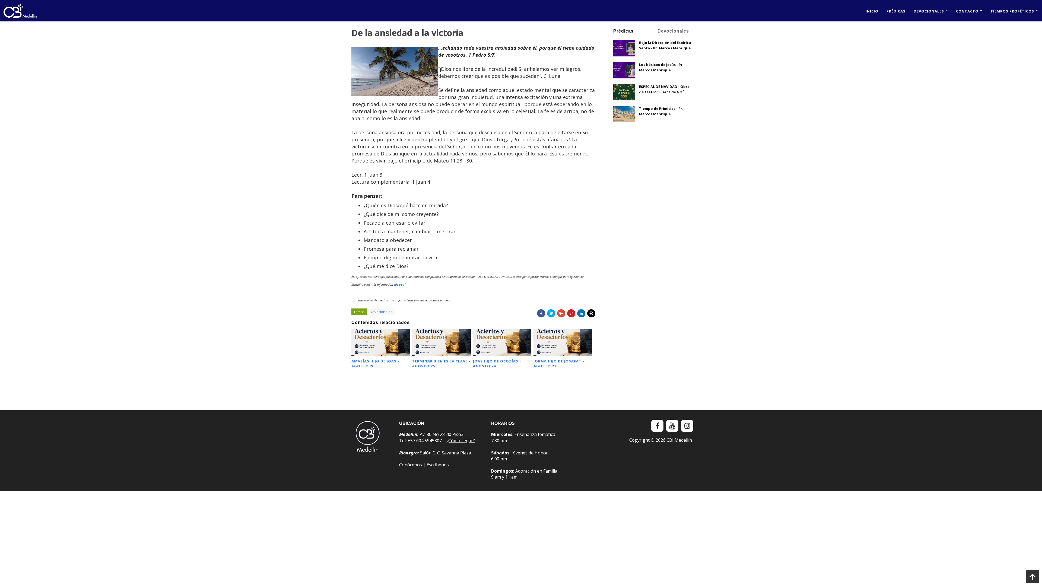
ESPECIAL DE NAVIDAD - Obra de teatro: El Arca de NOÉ (664, 89)
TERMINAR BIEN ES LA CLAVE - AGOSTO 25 (441, 363)
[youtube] (672, 426)
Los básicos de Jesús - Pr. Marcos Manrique (661, 67)
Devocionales (929, 11)
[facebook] (657, 426)
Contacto (967, 11)
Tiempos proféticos (1012, 11)
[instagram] (687, 426)
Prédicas (896, 11)
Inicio (872, 11)
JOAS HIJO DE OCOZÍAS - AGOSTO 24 (497, 363)
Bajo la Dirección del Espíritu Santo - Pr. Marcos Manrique (665, 45)
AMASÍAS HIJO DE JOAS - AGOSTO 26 (375, 363)
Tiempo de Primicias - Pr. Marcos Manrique (661, 111)
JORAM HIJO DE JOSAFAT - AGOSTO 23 (558, 363)
